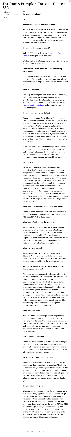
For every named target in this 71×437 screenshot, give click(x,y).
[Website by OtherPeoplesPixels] (67, 3)
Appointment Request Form (33, 105)
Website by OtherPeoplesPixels (35, 433)
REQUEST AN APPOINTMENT (11, 14)
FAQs (5, 17)
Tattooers (6, 12)
